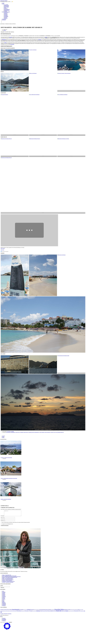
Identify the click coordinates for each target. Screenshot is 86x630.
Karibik (12, 431)
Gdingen (35, 609)
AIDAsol (5, 17)
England (28, 609)
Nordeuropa (6, 5)
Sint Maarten (47, 432)
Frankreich (13, 432)
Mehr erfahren (3, 248)
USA (79, 610)
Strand (5, 42)
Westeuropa (6, 6)
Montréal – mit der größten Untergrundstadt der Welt (9, 577)
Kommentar (2, 515)
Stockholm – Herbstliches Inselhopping (7, 582)
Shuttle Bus (58, 610)
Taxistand (39, 39)
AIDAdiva (6, 14)
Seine (55, 610)
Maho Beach (4, 39)
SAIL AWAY (12, 44)
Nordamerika (6, 10)
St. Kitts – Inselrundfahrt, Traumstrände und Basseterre (9, 478)
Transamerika (7, 9)
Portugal (31, 610)
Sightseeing (63, 610)
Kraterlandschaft (52, 609)
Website (2, 520)
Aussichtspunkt (15, 609)
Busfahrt (22, 609)
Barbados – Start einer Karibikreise (7, 580)
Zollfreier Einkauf (60, 432)
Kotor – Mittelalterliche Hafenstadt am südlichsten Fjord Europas (11, 576)
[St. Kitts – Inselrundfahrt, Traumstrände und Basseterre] (10, 475)
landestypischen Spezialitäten (74, 609)
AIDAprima (6, 16)
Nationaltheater (19, 610)
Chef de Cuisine (25, 609)
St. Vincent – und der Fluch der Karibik (6, 457)
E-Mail (1, 585)
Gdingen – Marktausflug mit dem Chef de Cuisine (9, 575)
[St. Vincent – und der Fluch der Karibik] (10, 454)
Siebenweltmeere (3, 0)
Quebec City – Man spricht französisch (7, 578)
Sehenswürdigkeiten (50, 610)
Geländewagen (37, 609)
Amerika (1, 609)
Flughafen (8, 432)
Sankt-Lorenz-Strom (44, 610)
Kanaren (6, 8)
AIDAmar (8, 431)
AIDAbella (6, 12)
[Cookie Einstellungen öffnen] (7, 629)
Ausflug (10, 609)
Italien (44, 609)
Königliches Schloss (67, 609)
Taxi (55, 432)
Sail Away (38, 610)
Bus (19, 609)
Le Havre (78, 609)
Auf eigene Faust (6, 609)
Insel (40, 609)
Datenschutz (6, 613)
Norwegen (26, 610)
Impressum (9, 613)
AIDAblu (5, 13)
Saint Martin (41, 432)
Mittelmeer (3, 602)
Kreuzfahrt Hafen (59, 609)
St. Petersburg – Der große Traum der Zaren (8, 581)
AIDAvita (5, 18)
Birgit (5, 30)
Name (1, 517)
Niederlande (31, 432)
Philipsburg (36, 432)
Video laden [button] (2, 249)
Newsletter (1, 613)
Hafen (46, 37)
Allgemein (6, 4)
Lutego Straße (81, 609)
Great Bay (10, 37)
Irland (42, 609)
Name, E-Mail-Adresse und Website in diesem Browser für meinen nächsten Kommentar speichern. (16, 522)
